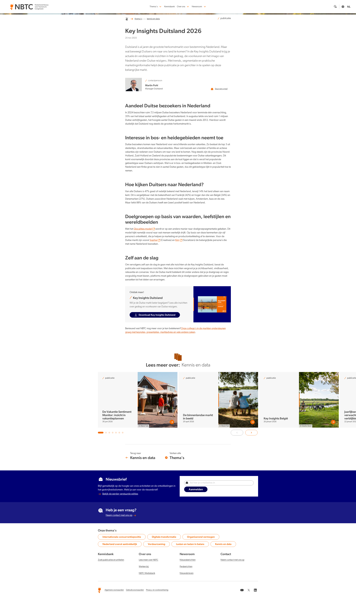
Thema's (154, 7)
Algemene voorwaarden (114, 590)
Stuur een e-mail (221, 89)
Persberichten (186, 566)
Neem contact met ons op (119, 515)
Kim (177, 240)
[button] (100, 432)
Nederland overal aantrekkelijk (119, 545)
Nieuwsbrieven (186, 573)
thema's (138, 19)
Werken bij (144, 566)
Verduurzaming (158, 545)
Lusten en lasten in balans (190, 545)
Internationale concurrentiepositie (121, 537)
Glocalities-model (143, 229)
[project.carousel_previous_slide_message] (237, 432)
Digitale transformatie (164, 537)
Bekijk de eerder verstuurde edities (120, 494)
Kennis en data (224, 545)
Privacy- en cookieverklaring (157, 590)
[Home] (126, 19)
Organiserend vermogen (201, 537)
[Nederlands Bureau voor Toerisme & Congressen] (29, 5)
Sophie (153, 240)
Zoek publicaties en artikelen (111, 560)
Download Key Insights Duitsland (157, 314)
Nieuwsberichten (188, 560)
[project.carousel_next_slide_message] (251, 432)
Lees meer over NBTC (148, 560)
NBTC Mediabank (147, 573)
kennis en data (153, 19)
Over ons (181, 7)
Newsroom (197, 7)
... (144, 18)
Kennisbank (169, 7)
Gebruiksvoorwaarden (135, 590)
